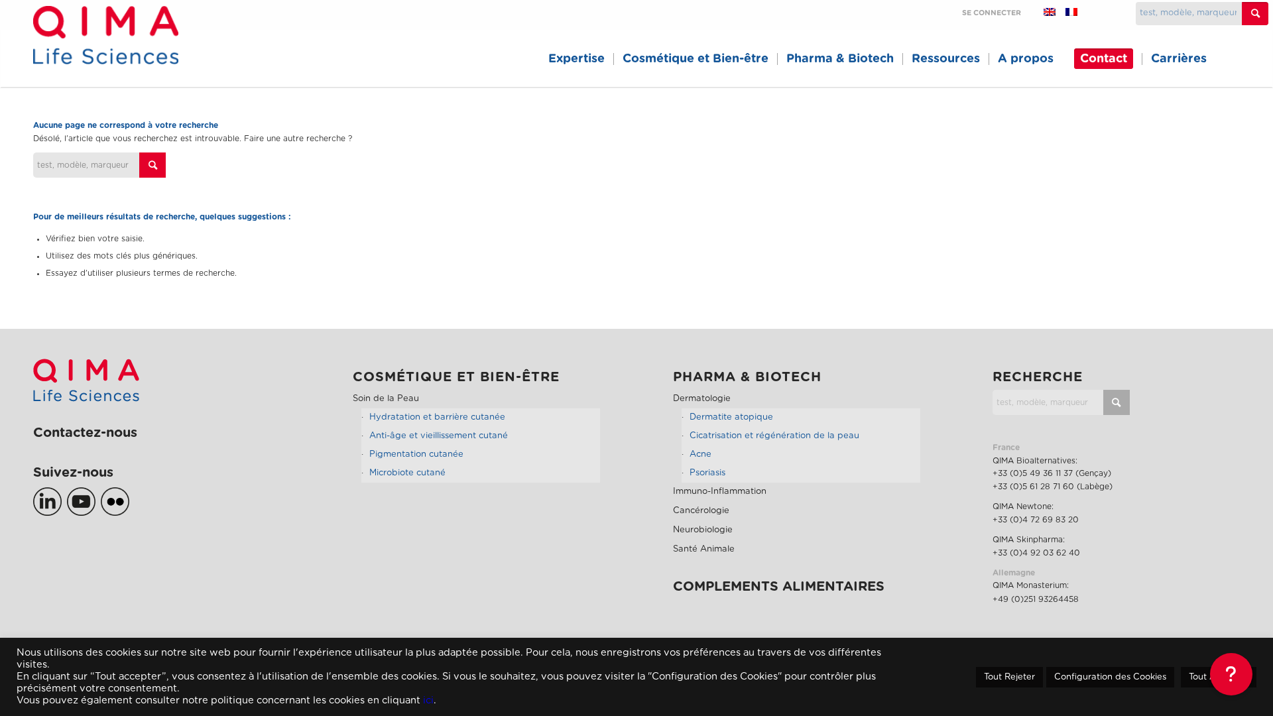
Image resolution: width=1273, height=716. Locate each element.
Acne (700, 454)
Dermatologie (702, 398)
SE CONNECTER (991, 13)
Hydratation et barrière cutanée (437, 417)
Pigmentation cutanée (416, 454)
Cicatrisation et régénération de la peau (774, 436)
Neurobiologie (703, 530)
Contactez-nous (85, 433)
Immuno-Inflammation (719, 491)
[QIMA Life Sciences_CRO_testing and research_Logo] (105, 50)
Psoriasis (707, 473)
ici (428, 700)
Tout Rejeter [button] (1009, 677)
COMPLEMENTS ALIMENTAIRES (778, 586)
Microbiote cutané (407, 473)
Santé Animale (704, 549)
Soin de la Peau (386, 398)
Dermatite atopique (731, 417)
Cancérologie (701, 511)
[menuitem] (576, 59)
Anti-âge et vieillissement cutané (438, 436)
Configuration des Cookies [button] (1110, 677)
